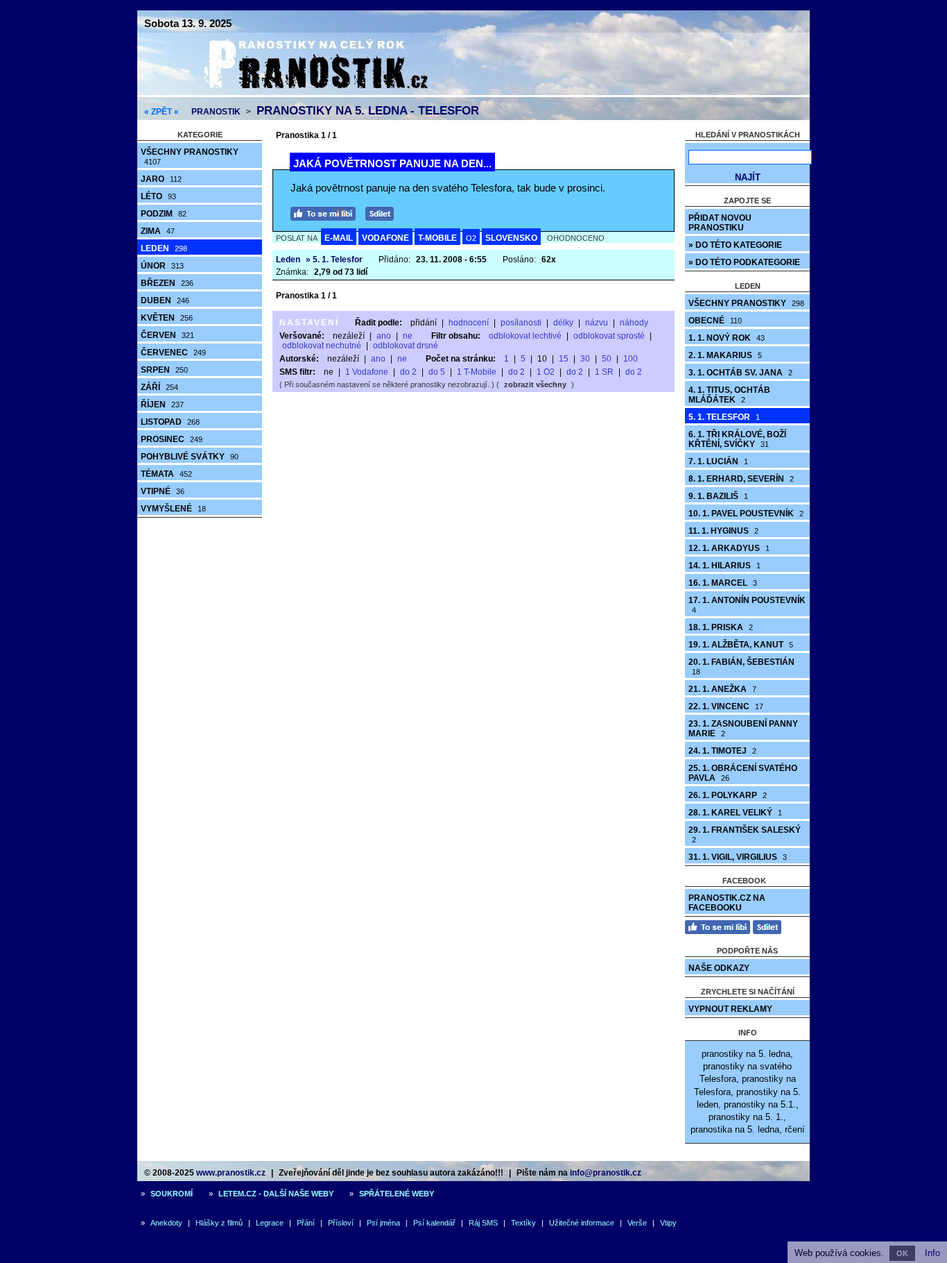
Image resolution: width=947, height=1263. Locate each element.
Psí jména (383, 1223)
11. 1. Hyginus (723, 531)
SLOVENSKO (511, 238)
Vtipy (668, 1223)
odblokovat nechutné (321, 345)
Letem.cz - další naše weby (275, 1193)
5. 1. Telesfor (724, 417)
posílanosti (521, 323)
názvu (596, 323)
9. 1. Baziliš (718, 496)
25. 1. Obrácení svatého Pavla (742, 773)
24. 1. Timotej (722, 751)
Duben (165, 300)
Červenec (173, 352)
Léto (158, 196)
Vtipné (162, 491)
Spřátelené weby (396, 1193)
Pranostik (216, 112)
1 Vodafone (366, 372)
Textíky (523, 1223)
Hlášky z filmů (219, 1223)
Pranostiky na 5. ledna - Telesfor (368, 110)
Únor (162, 266)
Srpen (164, 370)
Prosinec (171, 439)
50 (606, 359)
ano (383, 336)
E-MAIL (338, 238)
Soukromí (171, 1193)
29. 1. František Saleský (744, 834)
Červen (167, 335)
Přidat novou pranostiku (719, 222)
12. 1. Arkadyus (729, 548)
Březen (167, 283)
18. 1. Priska (720, 627)
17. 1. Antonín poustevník (747, 604)
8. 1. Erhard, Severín (741, 479)
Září (159, 387)
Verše (637, 1223)
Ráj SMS (483, 1223)
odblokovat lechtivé (525, 336)
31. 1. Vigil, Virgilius (737, 857)
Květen (167, 318)
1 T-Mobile (476, 372)
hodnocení (469, 323)
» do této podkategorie (744, 262)
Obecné (715, 320)
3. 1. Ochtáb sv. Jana (740, 373)
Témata (166, 474)
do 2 (408, 372)
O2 (471, 238)
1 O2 (546, 372)
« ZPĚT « (161, 112)
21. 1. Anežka (722, 689)
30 (585, 359)
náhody (634, 323)
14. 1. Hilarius (724, 565)
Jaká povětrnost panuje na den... (392, 163)
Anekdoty (166, 1223)
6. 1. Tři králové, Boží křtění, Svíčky (737, 439)
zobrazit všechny (535, 384)
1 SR (604, 372)
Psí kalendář (434, 1223)
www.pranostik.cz (231, 1173)
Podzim (163, 214)
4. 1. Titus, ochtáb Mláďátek (729, 395)
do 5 (436, 372)
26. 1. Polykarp (727, 795)
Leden (164, 248)
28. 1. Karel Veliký (735, 812)
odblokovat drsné (405, 345)
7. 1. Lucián (718, 461)
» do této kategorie (735, 245)
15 (563, 359)
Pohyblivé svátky (189, 456)
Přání (306, 1223)
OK (902, 1253)
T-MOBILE (437, 238)
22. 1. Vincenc (725, 706)
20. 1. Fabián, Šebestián (741, 666)
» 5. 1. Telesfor (334, 259)
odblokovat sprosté (609, 336)
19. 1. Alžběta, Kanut (740, 645)
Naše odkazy (718, 968)
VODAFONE (385, 238)
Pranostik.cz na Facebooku (726, 903)
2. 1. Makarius (725, 355)
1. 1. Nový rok (726, 338)
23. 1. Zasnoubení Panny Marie (743, 728)
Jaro (161, 179)
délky (563, 323)
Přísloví (341, 1223)
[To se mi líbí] (326, 212)
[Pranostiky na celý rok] (300, 92)
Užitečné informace (581, 1223)
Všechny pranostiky (189, 156)
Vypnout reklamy (730, 1009)
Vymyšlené (173, 509)
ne (407, 336)
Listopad (170, 422)
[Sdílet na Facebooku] (383, 212)
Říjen (162, 404)
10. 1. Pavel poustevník (745, 513)
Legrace (270, 1223)
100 (630, 359)
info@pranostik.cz (605, 1173)
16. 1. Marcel (722, 583)
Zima (158, 231)
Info (932, 1253)
